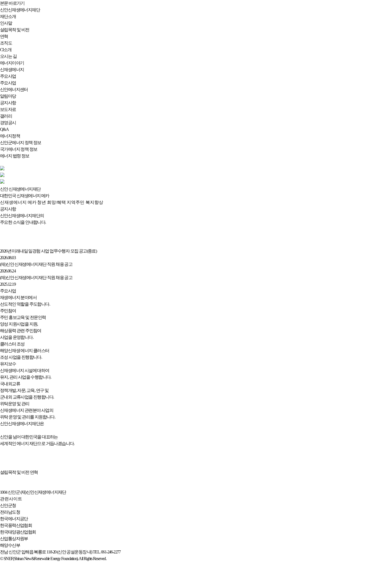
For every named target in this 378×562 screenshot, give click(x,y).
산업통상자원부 (14, 538)
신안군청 (8, 505)
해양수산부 (10, 545)
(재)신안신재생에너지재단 (43, 492)
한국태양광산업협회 (18, 532)
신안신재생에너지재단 (20, 9)
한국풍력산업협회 (16, 525)
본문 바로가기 (12, 3)
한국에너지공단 (14, 518)
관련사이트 (11, 498)
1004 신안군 (10, 492)
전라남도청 (10, 512)
